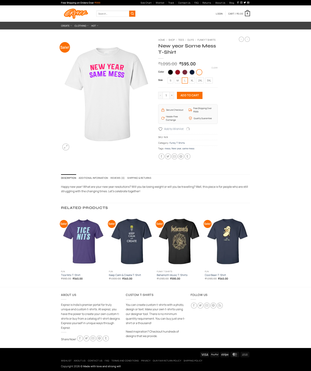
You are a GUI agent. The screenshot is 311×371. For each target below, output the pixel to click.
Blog (231, 2)
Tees (181, 40)
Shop (171, 40)
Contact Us (184, 2)
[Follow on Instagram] (241, 2)
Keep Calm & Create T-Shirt (125, 275)
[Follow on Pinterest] (213, 305)
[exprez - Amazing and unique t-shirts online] (76, 13)
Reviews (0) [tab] (118, 177)
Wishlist (160, 2)
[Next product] (241, 39)
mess (167, 148)
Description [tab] (68, 177)
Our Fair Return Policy (167, 360)
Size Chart (146, 2)
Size (160, 80)
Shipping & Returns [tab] (139, 177)
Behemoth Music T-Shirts (172, 275)
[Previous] (61, 250)
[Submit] (132, 14)
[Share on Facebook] (161, 156)
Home (161, 40)
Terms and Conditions (125, 360)
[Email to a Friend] (174, 156)
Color (161, 72)
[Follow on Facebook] (238, 2)
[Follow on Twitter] (245, 2)
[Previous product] (247, 39)
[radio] (170, 72)
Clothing (80, 25)
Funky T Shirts (206, 40)
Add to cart (190, 95)
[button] (219, 13)
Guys (190, 40)
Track (171, 2)
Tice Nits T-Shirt (70, 275)
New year (176, 148)
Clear (214, 67)
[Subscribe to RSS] (220, 305)
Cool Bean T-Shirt (215, 275)
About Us (220, 2)
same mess (188, 148)
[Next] (249, 250)
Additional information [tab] (93, 177)
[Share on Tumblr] (187, 156)
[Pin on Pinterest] (181, 156)
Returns (206, 2)
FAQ (196, 2)
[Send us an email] (248, 2)
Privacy (145, 360)
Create (65, 25)
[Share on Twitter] (168, 156)
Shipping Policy (193, 360)
